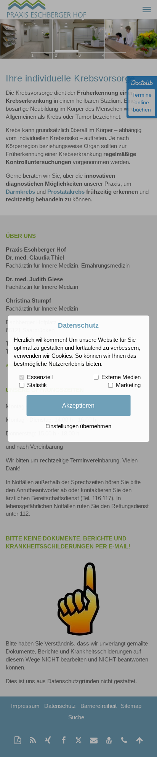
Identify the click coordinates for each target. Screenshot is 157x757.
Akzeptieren (78, 405)
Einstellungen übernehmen (78, 426)
